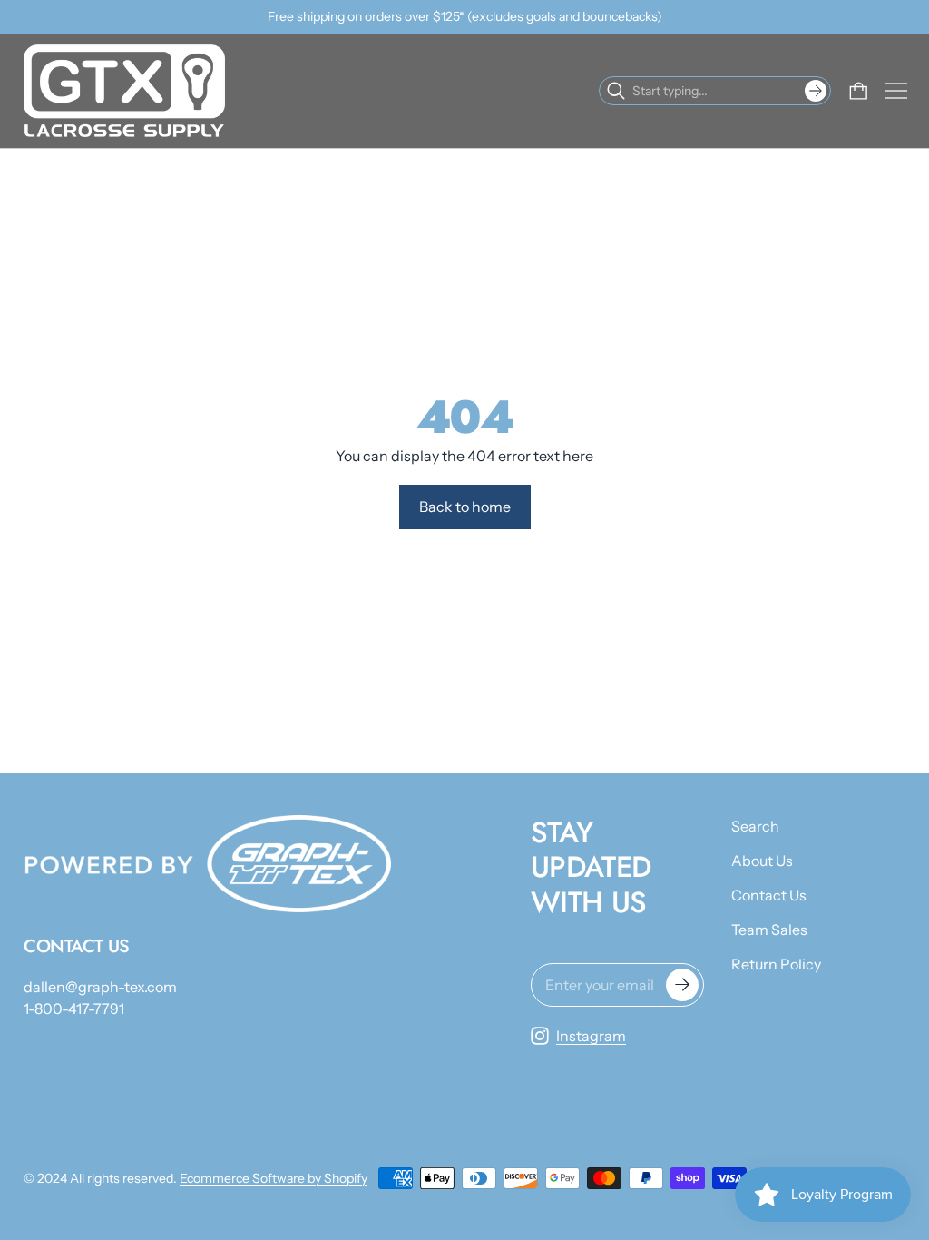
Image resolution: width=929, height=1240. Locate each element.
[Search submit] (815, 90)
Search (755, 826)
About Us (762, 860)
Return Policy (776, 964)
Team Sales (769, 929)
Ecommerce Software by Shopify (273, 1178)
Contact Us (769, 895)
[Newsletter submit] (682, 985)
